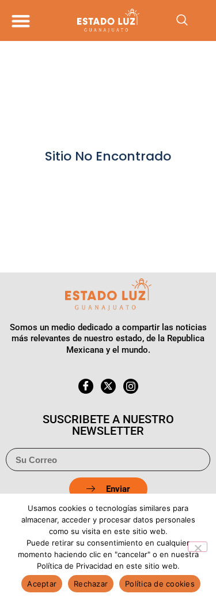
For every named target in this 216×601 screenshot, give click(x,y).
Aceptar (41, 583)
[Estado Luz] (108, 20)
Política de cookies (160, 583)
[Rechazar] (197, 547)
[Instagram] (130, 386)
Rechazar (91, 583)
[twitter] (108, 386)
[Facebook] (85, 386)
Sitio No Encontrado (108, 156)
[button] (20, 20)
